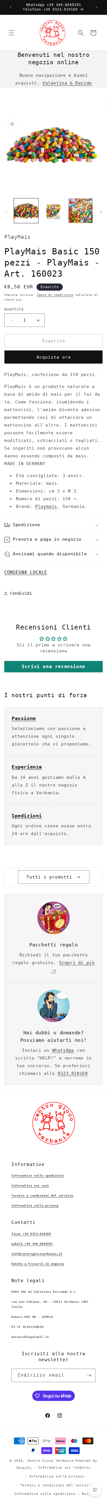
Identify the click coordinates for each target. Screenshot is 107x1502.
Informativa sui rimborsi (64, 1467)
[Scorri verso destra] (100, 212)
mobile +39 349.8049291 (32, 1243)
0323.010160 (73, 1073)
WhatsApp (63, 1050)
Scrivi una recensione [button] (53, 666)
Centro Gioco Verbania (50, 1461)
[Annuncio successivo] (96, 7)
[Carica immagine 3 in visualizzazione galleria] (80, 210)
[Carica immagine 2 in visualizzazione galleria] (53, 210)
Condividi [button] (21, 593)
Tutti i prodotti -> (54, 877)
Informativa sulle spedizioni (37, 1175)
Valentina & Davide (67, 83)
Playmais (46, 506)
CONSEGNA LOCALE (25, 572)
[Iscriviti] (89, 1375)
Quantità (13, 309)
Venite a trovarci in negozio (37, 1263)
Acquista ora (54, 357)
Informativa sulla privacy (34, 1205)
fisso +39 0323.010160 (31, 1233)
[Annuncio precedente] (10, 7)
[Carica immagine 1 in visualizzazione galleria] (26, 210)
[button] (11, 33)
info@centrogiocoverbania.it (36, 1253)
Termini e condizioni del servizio (42, 1195)
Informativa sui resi (30, 1185)
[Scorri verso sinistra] (6, 212)
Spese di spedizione (55, 294)
